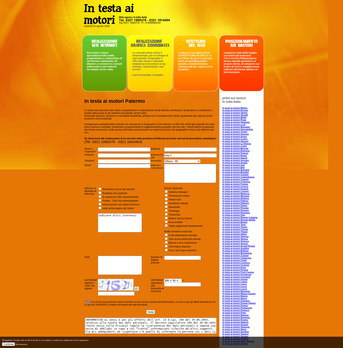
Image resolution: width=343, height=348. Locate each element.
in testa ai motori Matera (235, 296)
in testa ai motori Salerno (235, 322)
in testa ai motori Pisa (233, 215)
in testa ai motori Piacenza (236, 212)
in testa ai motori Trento (234, 227)
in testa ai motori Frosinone (236, 274)
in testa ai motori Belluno (235, 251)
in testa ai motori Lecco (234, 286)
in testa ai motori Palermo (235, 203)
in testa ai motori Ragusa (235, 315)
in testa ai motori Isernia (235, 279)
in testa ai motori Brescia (235, 148)
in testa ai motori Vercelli (235, 115)
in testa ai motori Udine (234, 234)
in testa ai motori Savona (235, 141)
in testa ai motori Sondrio (235, 332)
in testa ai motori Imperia (235, 189)
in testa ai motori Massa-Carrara (238, 293)
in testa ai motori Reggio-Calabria (239, 217)
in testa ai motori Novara (235, 110)
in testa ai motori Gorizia (235, 186)
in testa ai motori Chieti (234, 260)
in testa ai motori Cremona (236, 182)
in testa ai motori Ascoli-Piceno (238, 246)
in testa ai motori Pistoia (235, 305)
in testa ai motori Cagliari (235, 174)
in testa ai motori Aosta (234, 136)
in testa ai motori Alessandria (237, 129)
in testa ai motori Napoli (234, 158)
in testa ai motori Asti (233, 165)
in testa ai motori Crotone (235, 265)
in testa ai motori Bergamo (236, 127)
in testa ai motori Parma (234, 205)
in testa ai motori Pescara (235, 210)
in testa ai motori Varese (234, 113)
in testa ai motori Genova (235, 134)
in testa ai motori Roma (234, 155)
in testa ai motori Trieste (235, 232)
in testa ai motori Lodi (233, 124)
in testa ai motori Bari (233, 167)
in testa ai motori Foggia (235, 184)
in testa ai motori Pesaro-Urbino (239, 303)
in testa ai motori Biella (234, 117)
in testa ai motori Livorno (235, 191)
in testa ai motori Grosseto (236, 277)
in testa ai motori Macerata (236, 291)
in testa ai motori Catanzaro (236, 258)
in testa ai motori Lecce (234, 284)
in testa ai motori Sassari (235, 324)
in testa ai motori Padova (235, 201)
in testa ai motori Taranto (235, 334)
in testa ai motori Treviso (235, 229)
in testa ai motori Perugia (235, 208)
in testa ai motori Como (234, 146)
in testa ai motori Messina (235, 196)
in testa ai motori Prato (234, 312)
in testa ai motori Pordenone (237, 308)
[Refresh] (136, 289)
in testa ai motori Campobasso (238, 177)
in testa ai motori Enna (234, 267)
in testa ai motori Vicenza (235, 241)
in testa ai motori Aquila (234, 163)
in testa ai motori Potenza (235, 310)
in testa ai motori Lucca (234, 289)
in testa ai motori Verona (235, 239)
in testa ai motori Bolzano (235, 170)
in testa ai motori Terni (234, 224)
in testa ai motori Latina (234, 282)
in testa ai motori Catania (235, 255)
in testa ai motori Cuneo (235, 139)
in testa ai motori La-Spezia (236, 143)
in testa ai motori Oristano (236, 301)
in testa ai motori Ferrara (235, 270)
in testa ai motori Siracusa (236, 327)
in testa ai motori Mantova (236, 193)
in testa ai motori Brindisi (235, 172)
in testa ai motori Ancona (235, 160)
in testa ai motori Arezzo (235, 243)
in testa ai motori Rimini (234, 222)
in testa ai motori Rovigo (235, 320)
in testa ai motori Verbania (236, 122)
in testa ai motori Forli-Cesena (238, 272)
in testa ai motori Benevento (237, 253)
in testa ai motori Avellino (235, 248)
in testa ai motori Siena (234, 329)
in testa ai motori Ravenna (236, 317)
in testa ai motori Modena (235, 198)
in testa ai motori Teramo (235, 336)
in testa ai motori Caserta (235, 179)
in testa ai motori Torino (234, 132)
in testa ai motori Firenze (235, 153)
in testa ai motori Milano (235, 108)
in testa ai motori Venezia (235, 236)
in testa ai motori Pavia (234, 120)
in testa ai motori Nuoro (234, 298)
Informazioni (21, 344)
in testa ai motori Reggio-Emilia (238, 220)
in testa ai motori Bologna (236, 151)
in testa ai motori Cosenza (236, 262)
